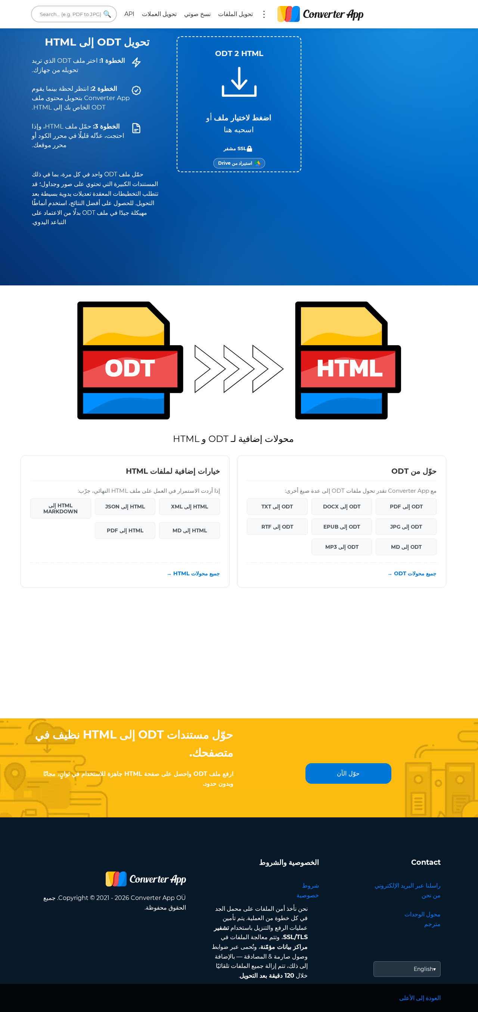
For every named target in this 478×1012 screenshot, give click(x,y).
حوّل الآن (348, 773)
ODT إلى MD (406, 547)
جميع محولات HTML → (193, 573)
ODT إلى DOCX (341, 507)
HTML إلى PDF (125, 530)
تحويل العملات (159, 14)
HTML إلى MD (190, 530)
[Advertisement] (239, 658)
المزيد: (264, 14)
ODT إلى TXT (277, 507)
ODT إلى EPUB (341, 527)
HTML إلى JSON (125, 507)
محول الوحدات (422, 914)
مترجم (432, 924)
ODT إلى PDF (406, 507)
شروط (310, 885)
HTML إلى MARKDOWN (60, 508)
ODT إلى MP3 (341, 547)
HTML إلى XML (189, 507)
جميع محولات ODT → (412, 573)
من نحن (431, 895)
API (129, 14)
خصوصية (308, 895)
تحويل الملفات (235, 14)
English (423, 969)
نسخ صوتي (197, 14)
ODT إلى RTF (277, 527)
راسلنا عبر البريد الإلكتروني (408, 885)
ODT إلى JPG (406, 527)
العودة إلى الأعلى (420, 998)
